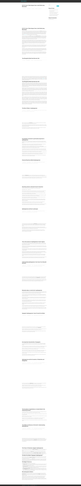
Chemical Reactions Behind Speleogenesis (31, 160)
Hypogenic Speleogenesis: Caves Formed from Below (33, 313)
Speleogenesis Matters (24, 266)
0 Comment (33, 8)
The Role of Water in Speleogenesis (29, 108)
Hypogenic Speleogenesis (40, 110)
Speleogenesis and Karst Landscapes (30, 208)
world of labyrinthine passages (31, 111)
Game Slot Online (37, 60)
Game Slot (35, 60)
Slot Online (41, 60)
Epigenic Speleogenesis (35, 110)
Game (35, 8)
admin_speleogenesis (28, 8)
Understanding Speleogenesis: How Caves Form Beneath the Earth (31, 266)
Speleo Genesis (24, 1)
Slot (39, 60)
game (38, 8)
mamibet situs (25, 34)
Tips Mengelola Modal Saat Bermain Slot (30, 58)
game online (41, 8)
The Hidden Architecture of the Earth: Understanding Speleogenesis (31, 429)
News (32, 60)
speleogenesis (43, 110)
